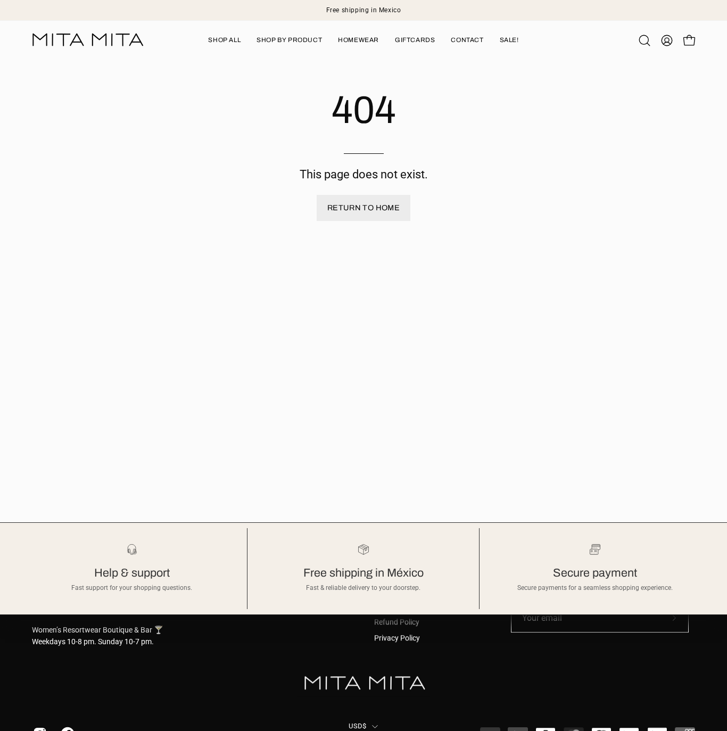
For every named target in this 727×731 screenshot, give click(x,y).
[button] (644, 40)
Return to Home (363, 207)
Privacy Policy (397, 638)
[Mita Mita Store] (88, 40)
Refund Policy (396, 622)
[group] (363, 10)
